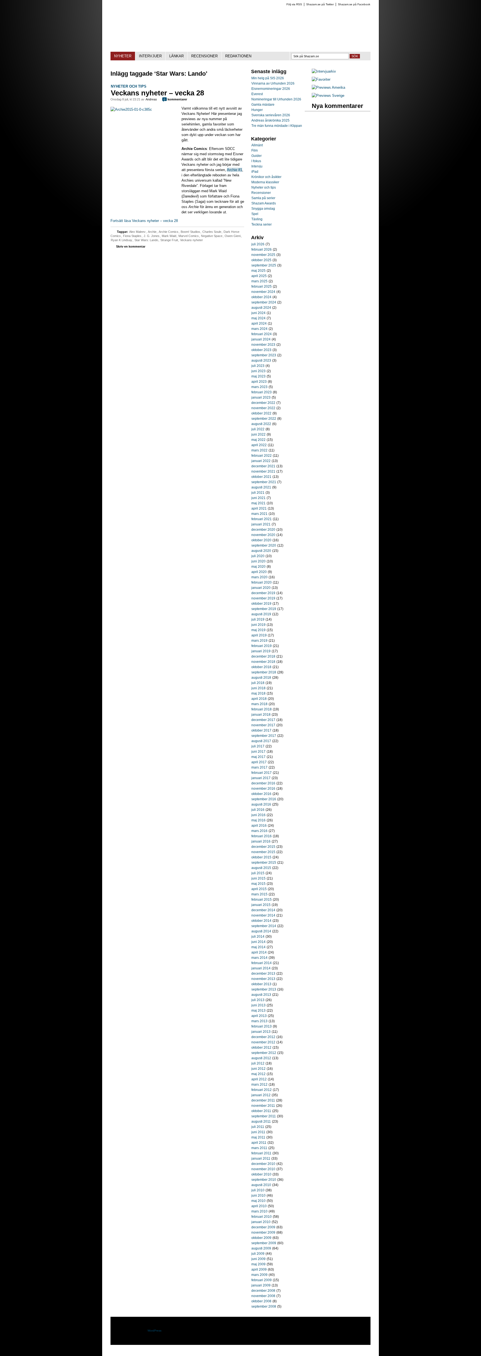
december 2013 (263, 973)
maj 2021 (258, 503)
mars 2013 (259, 1021)
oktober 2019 (261, 604)
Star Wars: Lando (146, 240)
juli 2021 (257, 493)
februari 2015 (261, 899)
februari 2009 (261, 1280)
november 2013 (263, 979)
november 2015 (263, 852)
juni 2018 (258, 688)
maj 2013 (258, 1010)
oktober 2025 (261, 260)
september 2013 (263, 989)
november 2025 (263, 255)
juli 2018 (257, 683)
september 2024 (263, 302)
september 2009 (263, 1243)
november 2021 (263, 471)
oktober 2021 (261, 477)
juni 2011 (258, 1132)
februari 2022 (261, 456)
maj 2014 (258, 947)
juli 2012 (257, 1063)
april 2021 (259, 508)
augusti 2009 (261, 1248)
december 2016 (263, 783)
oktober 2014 (261, 921)
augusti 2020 (261, 551)
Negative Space (211, 236)
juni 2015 (258, 878)
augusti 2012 (261, 1058)
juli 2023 (257, 366)
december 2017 (263, 720)
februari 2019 (261, 646)
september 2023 (263, 355)
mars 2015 (259, 894)
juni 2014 (258, 942)
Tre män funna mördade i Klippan (276, 126)
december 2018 (263, 656)
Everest (257, 94)
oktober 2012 (261, 1047)
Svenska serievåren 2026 (270, 115)
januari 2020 (261, 588)
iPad (254, 172)
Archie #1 (234, 170)
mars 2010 (259, 1211)
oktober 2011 (261, 1111)
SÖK (355, 56)
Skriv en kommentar (130, 246)
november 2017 (263, 725)
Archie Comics (168, 231)
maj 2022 (258, 440)
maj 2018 (258, 693)
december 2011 (263, 1100)
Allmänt (257, 145)
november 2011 (263, 1106)
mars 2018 (259, 704)
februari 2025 (261, 286)
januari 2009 (261, 1285)
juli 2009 (257, 1254)
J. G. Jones (151, 236)
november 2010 (263, 1169)
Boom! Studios (190, 231)
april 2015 (259, 889)
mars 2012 (259, 1084)
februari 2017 (261, 773)
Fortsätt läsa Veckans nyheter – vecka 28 (144, 221)
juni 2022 (258, 434)
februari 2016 (261, 836)
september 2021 (263, 482)
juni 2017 (258, 752)
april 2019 (259, 635)
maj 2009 (258, 1264)
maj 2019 (258, 630)
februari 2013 (261, 1026)
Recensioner (261, 193)
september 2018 (263, 672)
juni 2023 (258, 371)
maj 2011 (258, 1137)
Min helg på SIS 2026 (267, 78)
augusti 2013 (261, 995)
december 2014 (263, 910)
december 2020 (263, 530)
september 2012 (263, 1053)
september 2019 (263, 609)
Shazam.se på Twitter (320, 4)
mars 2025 (259, 281)
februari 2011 (261, 1153)
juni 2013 (258, 1005)
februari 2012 (261, 1090)
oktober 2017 (261, 730)
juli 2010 (257, 1190)
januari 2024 (261, 339)
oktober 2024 (261, 297)
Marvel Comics (188, 236)
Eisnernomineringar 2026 (270, 89)
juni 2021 (258, 498)
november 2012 (263, 1042)
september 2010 (263, 1180)
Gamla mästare (262, 105)
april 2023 (259, 382)
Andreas (151, 99)
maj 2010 (258, 1201)
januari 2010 (261, 1222)
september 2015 (263, 863)
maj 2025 (258, 271)
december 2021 (263, 466)
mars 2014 (259, 958)
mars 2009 (259, 1275)
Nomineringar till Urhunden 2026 (276, 99)
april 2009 (259, 1269)
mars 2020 (259, 577)
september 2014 (263, 926)
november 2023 (263, 345)
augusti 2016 (261, 804)
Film (254, 150)
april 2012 (259, 1079)
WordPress (154, 1330)
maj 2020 (258, 567)
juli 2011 (257, 1127)
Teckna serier (261, 224)
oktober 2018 (261, 667)
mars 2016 (259, 831)
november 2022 (263, 408)
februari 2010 (261, 1217)
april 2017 (259, 762)
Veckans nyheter (191, 240)
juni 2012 (258, 1069)
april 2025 (259, 276)
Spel (254, 214)
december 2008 (263, 1291)
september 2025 (263, 265)
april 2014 (259, 952)
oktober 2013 (261, 984)
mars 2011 (259, 1148)
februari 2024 (261, 334)
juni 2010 (258, 1195)
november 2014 (263, 915)
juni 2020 (258, 561)
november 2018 (263, 662)
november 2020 (263, 535)
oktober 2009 (261, 1238)
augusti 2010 (261, 1185)
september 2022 (263, 419)
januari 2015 (261, 905)
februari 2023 (261, 392)
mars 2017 (259, 767)
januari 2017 (261, 778)
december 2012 (263, 1037)
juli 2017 (257, 746)
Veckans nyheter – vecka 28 (157, 93)
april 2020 (259, 572)
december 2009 (263, 1227)
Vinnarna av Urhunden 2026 (273, 83)
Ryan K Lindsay (121, 240)
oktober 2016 (261, 794)
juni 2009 (258, 1259)
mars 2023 (259, 387)
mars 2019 (259, 641)
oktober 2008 (261, 1301)
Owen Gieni (232, 236)
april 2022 (259, 445)
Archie (152, 231)
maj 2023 (258, 376)
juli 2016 (257, 810)
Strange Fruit (169, 240)
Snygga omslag (263, 209)
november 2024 (263, 292)
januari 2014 (261, 968)
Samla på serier (263, 198)
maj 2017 (258, 757)
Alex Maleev (137, 231)
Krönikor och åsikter (266, 177)
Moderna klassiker (265, 182)
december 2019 (263, 593)
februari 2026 (261, 249)
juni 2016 (258, 815)
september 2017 (263, 736)
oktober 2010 (261, 1174)
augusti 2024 (261, 308)
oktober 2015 (261, 857)
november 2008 (263, 1296)
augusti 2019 (261, 614)
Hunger (257, 110)
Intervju (256, 166)
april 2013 (259, 1016)
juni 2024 (258, 313)
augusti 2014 (261, 931)
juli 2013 (257, 1000)
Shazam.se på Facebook (354, 4)
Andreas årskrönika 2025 (270, 120)
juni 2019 (258, 625)
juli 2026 (257, 244)
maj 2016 (258, 820)
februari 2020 (261, 582)
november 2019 (263, 598)
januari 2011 (260, 1158)
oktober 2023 (261, 350)
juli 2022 (257, 429)
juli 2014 (257, 936)
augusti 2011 (261, 1121)
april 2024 (259, 323)
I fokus (256, 161)
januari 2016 (261, 841)
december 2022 (263, 403)
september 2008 (263, 1306)
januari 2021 (261, 524)
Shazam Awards (263, 203)
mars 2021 (259, 514)
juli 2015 (257, 873)
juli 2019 (257, 619)
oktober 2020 (261, 540)
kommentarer (175, 99)
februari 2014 (261, 963)
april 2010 (259, 1206)
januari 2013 (261, 1032)
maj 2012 (258, 1074)
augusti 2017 (261, 741)
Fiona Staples (132, 236)
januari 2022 (261, 461)
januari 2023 (261, 397)
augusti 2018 (261, 678)
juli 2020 (257, 556)
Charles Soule (211, 231)
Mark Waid (169, 236)
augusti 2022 (261, 424)
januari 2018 (261, 715)
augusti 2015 (261, 868)
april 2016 (259, 826)
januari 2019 (261, 651)
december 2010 (263, 1164)
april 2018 (259, 699)
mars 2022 (259, 450)
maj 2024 (258, 318)
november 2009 (263, 1232)
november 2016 (263, 789)
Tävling (256, 219)
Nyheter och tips (128, 86)
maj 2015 (258, 884)
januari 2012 (261, 1095)
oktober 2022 (261, 413)
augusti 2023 (261, 360)
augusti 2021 (261, 487)
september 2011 (263, 1116)
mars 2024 (259, 329)
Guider (256, 156)
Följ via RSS (294, 4)
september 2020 (263, 545)
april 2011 (258, 1143)
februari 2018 (261, 709)
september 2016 (263, 799)
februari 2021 (261, 519)
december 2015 (263, 847)
